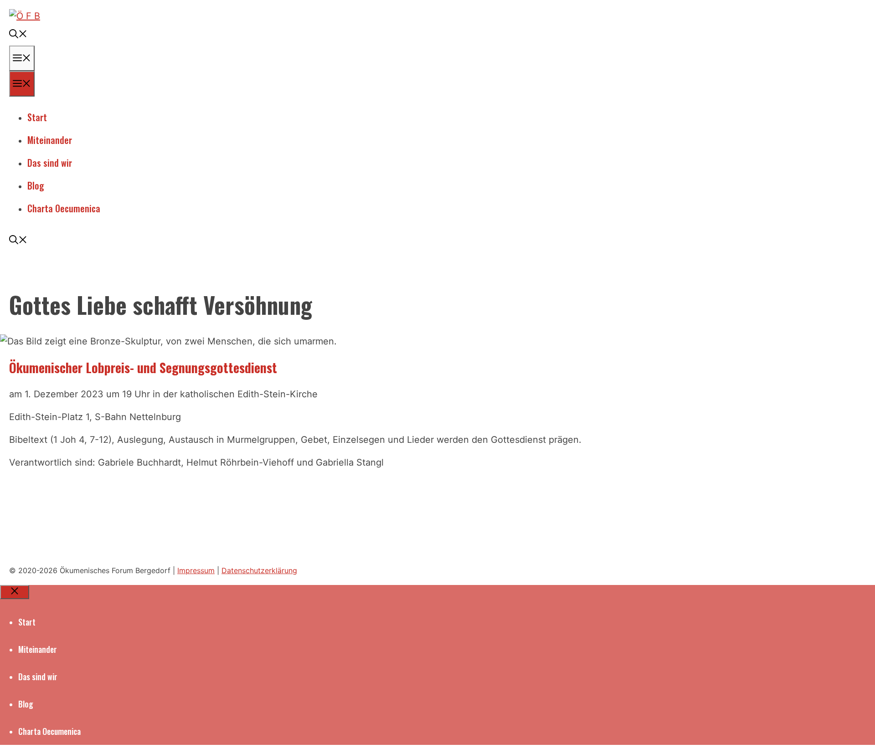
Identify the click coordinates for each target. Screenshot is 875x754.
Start (37, 117)
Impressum (196, 570)
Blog (35, 185)
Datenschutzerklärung (259, 570)
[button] (18, 34)
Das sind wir (49, 162)
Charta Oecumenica (63, 208)
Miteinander (49, 140)
